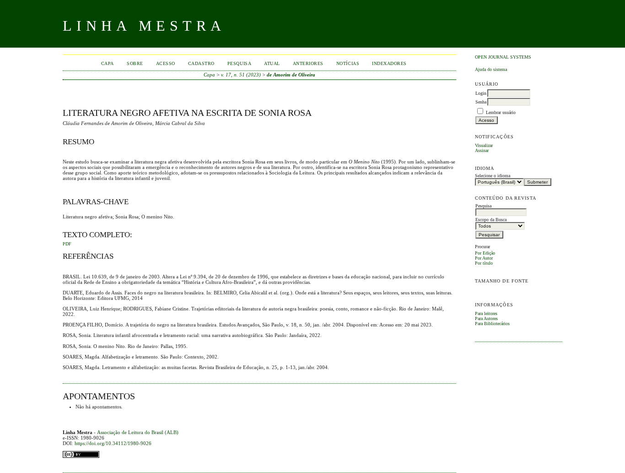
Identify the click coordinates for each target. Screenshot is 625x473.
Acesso (165, 63)
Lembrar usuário (501, 112)
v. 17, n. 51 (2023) (241, 74)
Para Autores (486, 318)
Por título (484, 263)
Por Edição (485, 253)
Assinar (482, 150)
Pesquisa (239, 63)
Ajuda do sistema (491, 69)
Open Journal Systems (503, 57)
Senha (480, 101)
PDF (67, 244)
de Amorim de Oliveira (291, 74)
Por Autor (484, 258)
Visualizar (484, 145)
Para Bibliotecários (492, 323)
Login (480, 93)
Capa (107, 63)
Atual (272, 63)
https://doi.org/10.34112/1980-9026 (113, 443)
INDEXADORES (389, 63)
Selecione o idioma (492, 175)
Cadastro (201, 63)
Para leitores (486, 313)
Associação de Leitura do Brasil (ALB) (137, 432)
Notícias (347, 63)
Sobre (135, 63)
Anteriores (308, 63)
